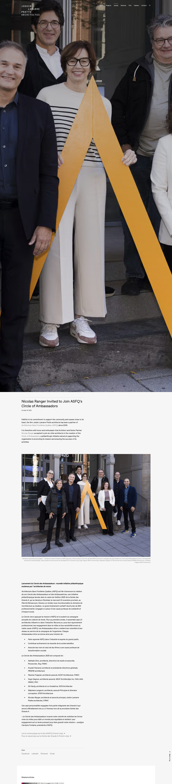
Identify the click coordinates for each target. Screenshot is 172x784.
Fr (149, 5)
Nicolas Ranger (28, 433)
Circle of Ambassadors (31, 436)
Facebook (25, 754)
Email (52, 754)
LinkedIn (35, 754)
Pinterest (44, 754)
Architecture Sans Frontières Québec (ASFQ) (40, 425)
